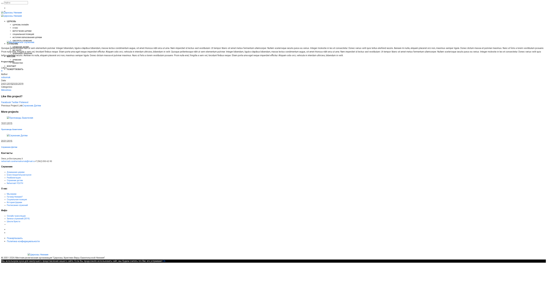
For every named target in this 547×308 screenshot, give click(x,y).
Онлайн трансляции (16, 216)
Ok (164, 261)
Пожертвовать (15, 238)
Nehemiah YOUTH (15, 183)
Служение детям (15, 180)
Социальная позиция (17, 199)
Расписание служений (17, 205)
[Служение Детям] (17, 135)
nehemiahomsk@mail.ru (24, 161)
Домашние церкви (16, 172)
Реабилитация (14, 178)
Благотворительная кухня (19, 175)
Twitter (15, 102)
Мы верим (11, 194)
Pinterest (23, 102)
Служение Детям (32, 105)
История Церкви (14, 202)
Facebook (6, 102)
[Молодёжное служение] (20, 42)
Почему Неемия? (15, 197)
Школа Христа (13, 221)
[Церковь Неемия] (24, 254)
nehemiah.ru (7, 161)
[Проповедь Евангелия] (20, 117)
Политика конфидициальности (23, 241)
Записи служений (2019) (18, 218)
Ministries (6, 90)
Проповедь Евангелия (11, 129)
